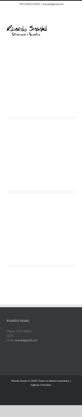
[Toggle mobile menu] (73, 27)
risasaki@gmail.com (53, 4)
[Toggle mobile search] (65, 27)
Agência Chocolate (41, 385)
